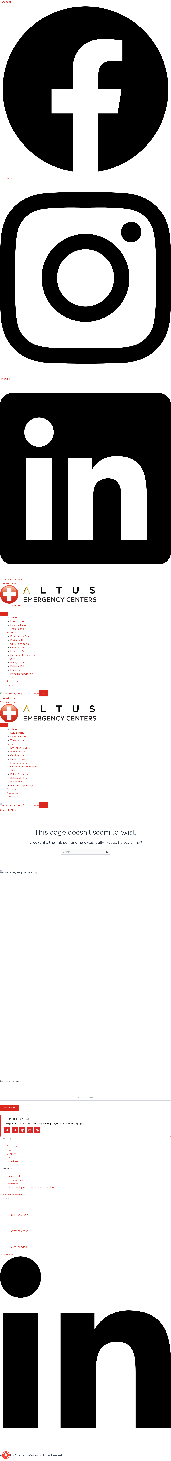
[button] (8, 583)
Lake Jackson (18, 625)
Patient (11, 658)
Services (11, 632)
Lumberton (17, 621)
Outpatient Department (24, 655)
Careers (11, 677)
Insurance (16, 670)
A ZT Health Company (13, 1073)
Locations (12, 617)
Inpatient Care (18, 651)
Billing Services (19, 662)
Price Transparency (21, 673)
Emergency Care (20, 636)
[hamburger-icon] (4, 614)
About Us (12, 681)
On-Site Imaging (19, 643)
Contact (11, 685)
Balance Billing (19, 666)
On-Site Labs (17, 647)
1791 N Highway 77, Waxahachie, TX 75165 (23, 1238)
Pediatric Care (18, 640)
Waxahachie (17, 628)
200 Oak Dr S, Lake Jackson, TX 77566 (21, 1222)
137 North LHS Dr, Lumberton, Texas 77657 (24, 1206)
